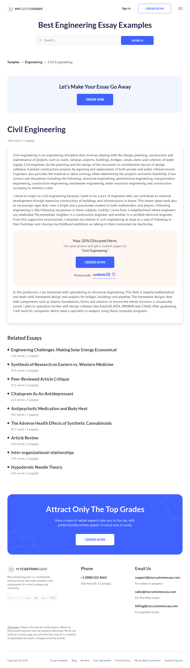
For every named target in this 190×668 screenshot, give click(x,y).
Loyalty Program (173, 660)
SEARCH (137, 40)
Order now (154, 8)
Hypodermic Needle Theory (36, 467)
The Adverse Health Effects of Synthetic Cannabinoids (61, 423)
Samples (13, 62)
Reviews (85, 660)
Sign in (126, 8)
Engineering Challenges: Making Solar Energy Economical (64, 349)
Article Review (24, 437)
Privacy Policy (122, 660)
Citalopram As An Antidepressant (42, 393)
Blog (74, 660)
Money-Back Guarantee (147, 660)
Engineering (33, 62)
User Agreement (102, 660)
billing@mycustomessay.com (156, 606)
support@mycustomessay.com (157, 577)
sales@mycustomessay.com (155, 592)
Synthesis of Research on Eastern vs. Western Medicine (62, 364)
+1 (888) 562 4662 (94, 577)
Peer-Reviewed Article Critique (40, 379)
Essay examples (59, 660)
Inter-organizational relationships (42, 452)
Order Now (95, 99)
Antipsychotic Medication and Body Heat (49, 408)
